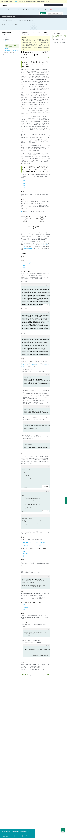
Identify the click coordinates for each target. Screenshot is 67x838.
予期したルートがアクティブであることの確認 (34, 542)
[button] (63, 830)
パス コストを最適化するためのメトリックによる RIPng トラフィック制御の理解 (59, 36)
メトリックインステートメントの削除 (32, 545)
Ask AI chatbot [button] (15, 1)
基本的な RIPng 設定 (9, 40)
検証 (24, 187)
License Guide (17, 9)
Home (3, 20)
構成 (24, 185)
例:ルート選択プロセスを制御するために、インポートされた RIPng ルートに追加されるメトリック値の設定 (59, 41)
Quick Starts (26, 9)
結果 (24, 267)
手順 (24, 265)
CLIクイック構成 (45, 244)
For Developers (47, 9)
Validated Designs (36, 9)
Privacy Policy (5, 836)
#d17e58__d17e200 (28, 248)
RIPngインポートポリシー (10, 42)
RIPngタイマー (8, 48)
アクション (25, 553)
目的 (24, 551)
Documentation (7, 10)
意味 (24, 556)
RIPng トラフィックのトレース (11, 50)
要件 (24, 180)
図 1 (22, 211)
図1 (24, 246)
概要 (24, 183)
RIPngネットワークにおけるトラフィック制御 (11, 46)
